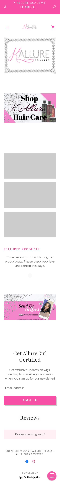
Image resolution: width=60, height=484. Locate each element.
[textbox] (30, 387)
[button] (8, 27)
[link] (30, 27)
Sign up (30, 400)
